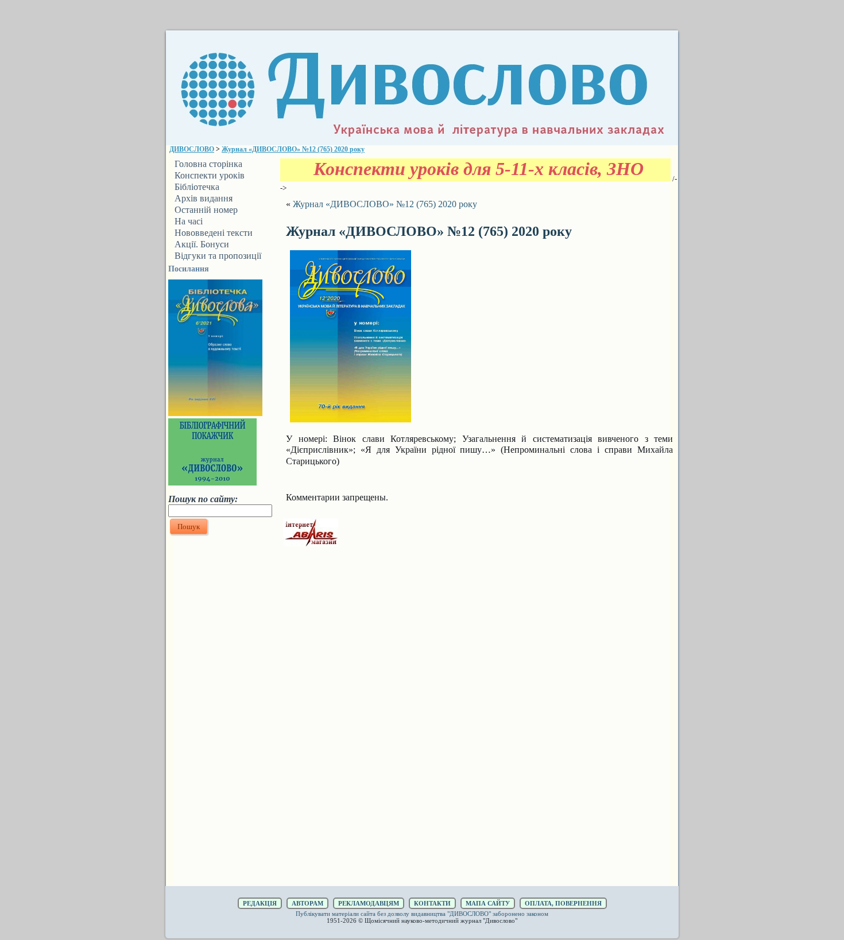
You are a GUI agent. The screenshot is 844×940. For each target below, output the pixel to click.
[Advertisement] (220, 711)
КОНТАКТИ (432, 903)
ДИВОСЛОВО (191, 149)
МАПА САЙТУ (488, 903)
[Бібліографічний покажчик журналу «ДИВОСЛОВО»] (212, 482)
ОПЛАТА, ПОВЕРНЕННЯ (563, 903)
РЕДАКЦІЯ (260, 903)
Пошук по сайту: (203, 499)
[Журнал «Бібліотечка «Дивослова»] (215, 412)
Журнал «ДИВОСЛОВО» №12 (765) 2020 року (293, 149)
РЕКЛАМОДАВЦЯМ (368, 903)
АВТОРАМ (307, 903)
